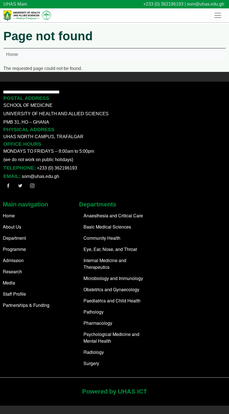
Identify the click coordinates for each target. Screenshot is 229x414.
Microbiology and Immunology (113, 278)
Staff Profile (14, 294)
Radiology (94, 352)
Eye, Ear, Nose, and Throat (110, 249)
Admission (13, 260)
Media (9, 282)
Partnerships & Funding (26, 305)
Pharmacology (98, 323)
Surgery (91, 363)
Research (12, 271)
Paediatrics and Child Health (112, 300)
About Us (12, 227)
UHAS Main (15, 4)
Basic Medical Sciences (107, 227)
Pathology (94, 312)
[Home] (27, 15)
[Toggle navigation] (218, 15)
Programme (14, 249)
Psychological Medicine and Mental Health (111, 337)
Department (14, 238)
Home (12, 54)
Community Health (102, 238)
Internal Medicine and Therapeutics (105, 263)
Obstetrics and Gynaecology (111, 289)
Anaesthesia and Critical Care (113, 215)
